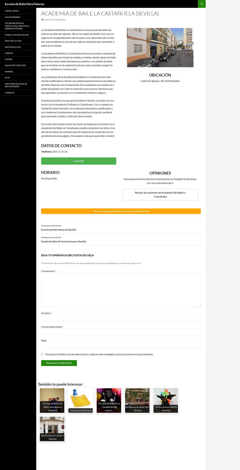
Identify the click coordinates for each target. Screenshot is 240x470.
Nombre (46, 313)
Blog (7, 78)
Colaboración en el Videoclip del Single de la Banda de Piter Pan (17, 26)
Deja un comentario (55, 19)
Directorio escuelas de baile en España (16, 85)
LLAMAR (78, 160)
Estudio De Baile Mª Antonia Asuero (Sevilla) (63, 239)
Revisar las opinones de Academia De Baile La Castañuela (160, 194)
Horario (9, 71)
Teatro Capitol (12, 11)
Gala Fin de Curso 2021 (15, 65)
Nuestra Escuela (13, 47)
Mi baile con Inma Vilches (17, 35)
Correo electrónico (52, 326)
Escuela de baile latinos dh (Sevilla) (58, 227)
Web (44, 340)
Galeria (8, 59)
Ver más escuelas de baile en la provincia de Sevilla (121, 211)
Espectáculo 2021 (13, 41)
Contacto (10, 93)
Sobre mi (9, 53)
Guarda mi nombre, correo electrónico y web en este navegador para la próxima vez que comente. (99, 354)
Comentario (48, 271)
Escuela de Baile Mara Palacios (24, 4)
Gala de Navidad (12, 17)
